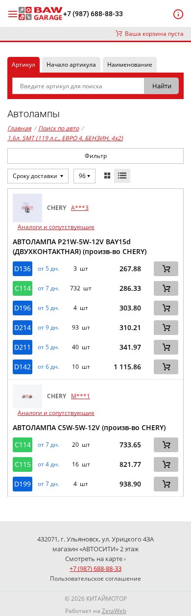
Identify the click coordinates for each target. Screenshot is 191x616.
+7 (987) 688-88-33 (93, 14)
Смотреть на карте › (95, 558)
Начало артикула (71, 64)
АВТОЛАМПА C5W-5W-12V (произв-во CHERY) (89, 427)
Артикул (23, 64)
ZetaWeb (114, 611)
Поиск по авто (58, 128)
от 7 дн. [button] (48, 288)
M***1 (80, 396)
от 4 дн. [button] (48, 464)
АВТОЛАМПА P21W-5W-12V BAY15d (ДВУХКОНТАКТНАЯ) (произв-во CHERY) (79, 246)
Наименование (129, 64)
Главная (19, 128)
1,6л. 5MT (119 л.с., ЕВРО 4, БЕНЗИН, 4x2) (65, 138)
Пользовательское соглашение (95, 578)
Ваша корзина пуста (153, 33)
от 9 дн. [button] (48, 328)
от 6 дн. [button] (48, 367)
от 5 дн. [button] (48, 269)
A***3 (80, 208)
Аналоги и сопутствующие (56, 227)
